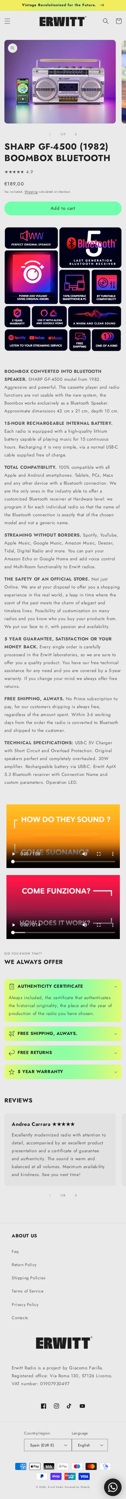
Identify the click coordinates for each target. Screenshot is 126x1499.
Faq (15, 1251)
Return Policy (24, 1265)
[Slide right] (75, 134)
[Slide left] (50, 134)
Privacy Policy (25, 1304)
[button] (7, 21)
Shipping (31, 192)
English (84, 1445)
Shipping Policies (28, 1278)
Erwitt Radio (55, 1487)
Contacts (20, 1318)
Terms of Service (28, 1291)
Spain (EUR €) (42, 1445)
